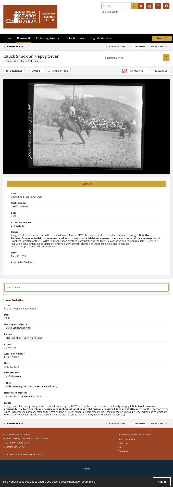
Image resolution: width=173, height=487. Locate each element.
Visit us (121, 447)
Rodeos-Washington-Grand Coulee (22, 386)
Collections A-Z (75, 38)
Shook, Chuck (12, 396)
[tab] (86, 184)
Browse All (23, 38)
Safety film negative (33, 337)
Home (7, 38)
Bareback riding (49, 386)
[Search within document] (166, 57)
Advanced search (110, 11)
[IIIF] (124, 71)
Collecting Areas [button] (46, 38)
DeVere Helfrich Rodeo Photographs (22, 61)
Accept (162, 481)
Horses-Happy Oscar (31, 396)
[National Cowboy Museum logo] (30, 17)
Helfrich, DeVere (20, 206)
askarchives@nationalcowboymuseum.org (23, 454)
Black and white (13, 337)
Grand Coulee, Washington (19, 327)
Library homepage (126, 439)
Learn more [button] (88, 481)
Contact (86, 469)
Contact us (123, 451)
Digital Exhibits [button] (99, 38)
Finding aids (123, 443)
